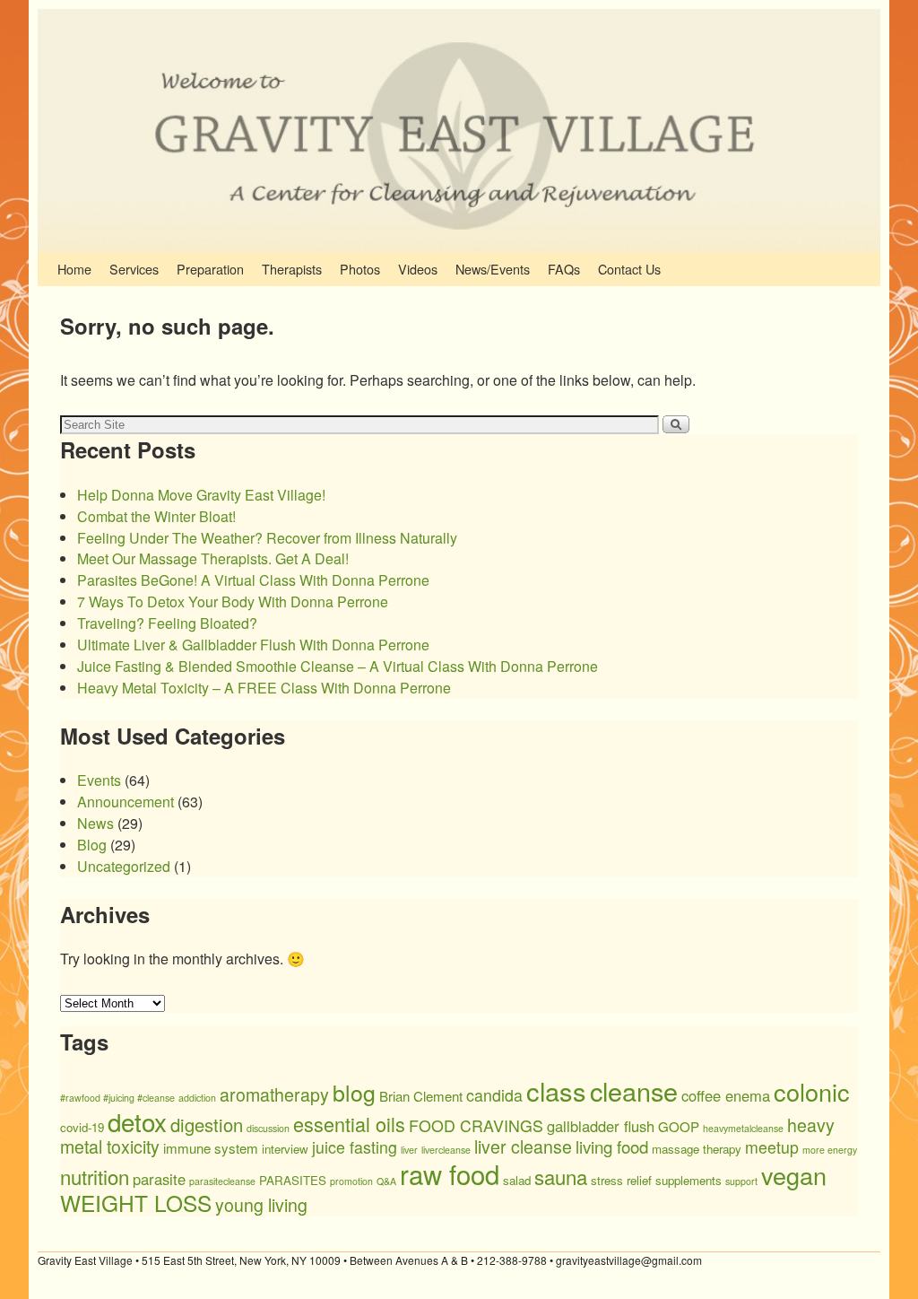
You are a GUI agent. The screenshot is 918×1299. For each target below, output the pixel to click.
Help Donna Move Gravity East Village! (201, 494)
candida (494, 1095)
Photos (360, 268)
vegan (794, 1174)
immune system (210, 1147)
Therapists (292, 268)
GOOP (678, 1126)
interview (285, 1148)
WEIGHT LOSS (136, 1202)
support (741, 1181)
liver (409, 1149)
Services (134, 268)
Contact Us (629, 268)
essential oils (349, 1124)
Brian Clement (421, 1095)
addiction (197, 1097)
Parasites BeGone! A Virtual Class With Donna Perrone (253, 580)
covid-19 (82, 1127)
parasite (159, 1179)
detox (137, 1121)
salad (517, 1180)
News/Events (492, 268)
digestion (206, 1125)
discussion (268, 1128)
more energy (829, 1149)
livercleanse (446, 1149)
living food (612, 1146)
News (95, 823)
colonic (812, 1091)
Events (99, 780)
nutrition (94, 1176)
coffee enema (725, 1095)
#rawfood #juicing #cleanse (117, 1097)
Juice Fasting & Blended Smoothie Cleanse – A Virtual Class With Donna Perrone (337, 666)
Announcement (125, 801)
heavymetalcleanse (743, 1128)
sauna (560, 1176)
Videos (417, 268)
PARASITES (292, 1180)
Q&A (386, 1181)
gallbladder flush (600, 1126)
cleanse (634, 1090)
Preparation (210, 268)
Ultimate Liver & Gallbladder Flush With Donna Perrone (253, 644)
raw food (449, 1173)
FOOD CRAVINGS (476, 1125)
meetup (772, 1147)
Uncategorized (123, 866)
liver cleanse (523, 1146)
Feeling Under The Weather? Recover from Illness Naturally (267, 537)
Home (74, 268)
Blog (92, 844)
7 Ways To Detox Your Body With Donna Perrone (232, 601)
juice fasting (354, 1147)
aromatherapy (274, 1094)
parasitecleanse (222, 1181)
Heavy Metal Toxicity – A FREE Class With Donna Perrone (264, 687)
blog (354, 1092)
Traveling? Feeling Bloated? (167, 623)
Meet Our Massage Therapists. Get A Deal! (213, 558)
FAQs (564, 268)
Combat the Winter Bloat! (156, 516)
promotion (351, 1181)
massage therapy (696, 1148)
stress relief (621, 1180)
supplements (688, 1180)
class (556, 1090)
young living (261, 1204)
